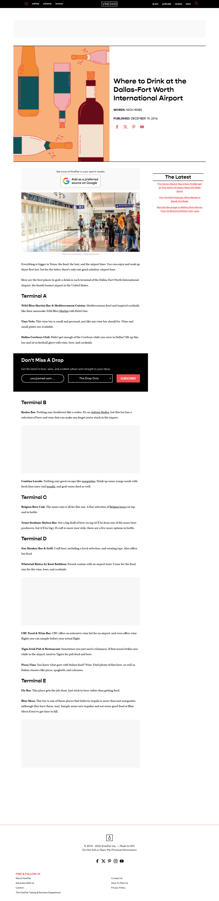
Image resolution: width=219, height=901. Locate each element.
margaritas (88, 481)
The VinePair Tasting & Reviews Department (38, 892)
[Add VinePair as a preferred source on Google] (81, 181)
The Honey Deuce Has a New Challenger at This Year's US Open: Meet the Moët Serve (179, 188)
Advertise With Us (25, 883)
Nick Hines (134, 110)
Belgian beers (118, 507)
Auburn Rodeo (100, 412)
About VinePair (23, 878)
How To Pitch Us (119, 883)
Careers (20, 888)
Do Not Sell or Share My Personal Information (109, 850)
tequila (50, 486)
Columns (47, 3)
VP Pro (155, 3)
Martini (63, 311)
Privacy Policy (118, 888)
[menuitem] (26, 4)
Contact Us (116, 878)
